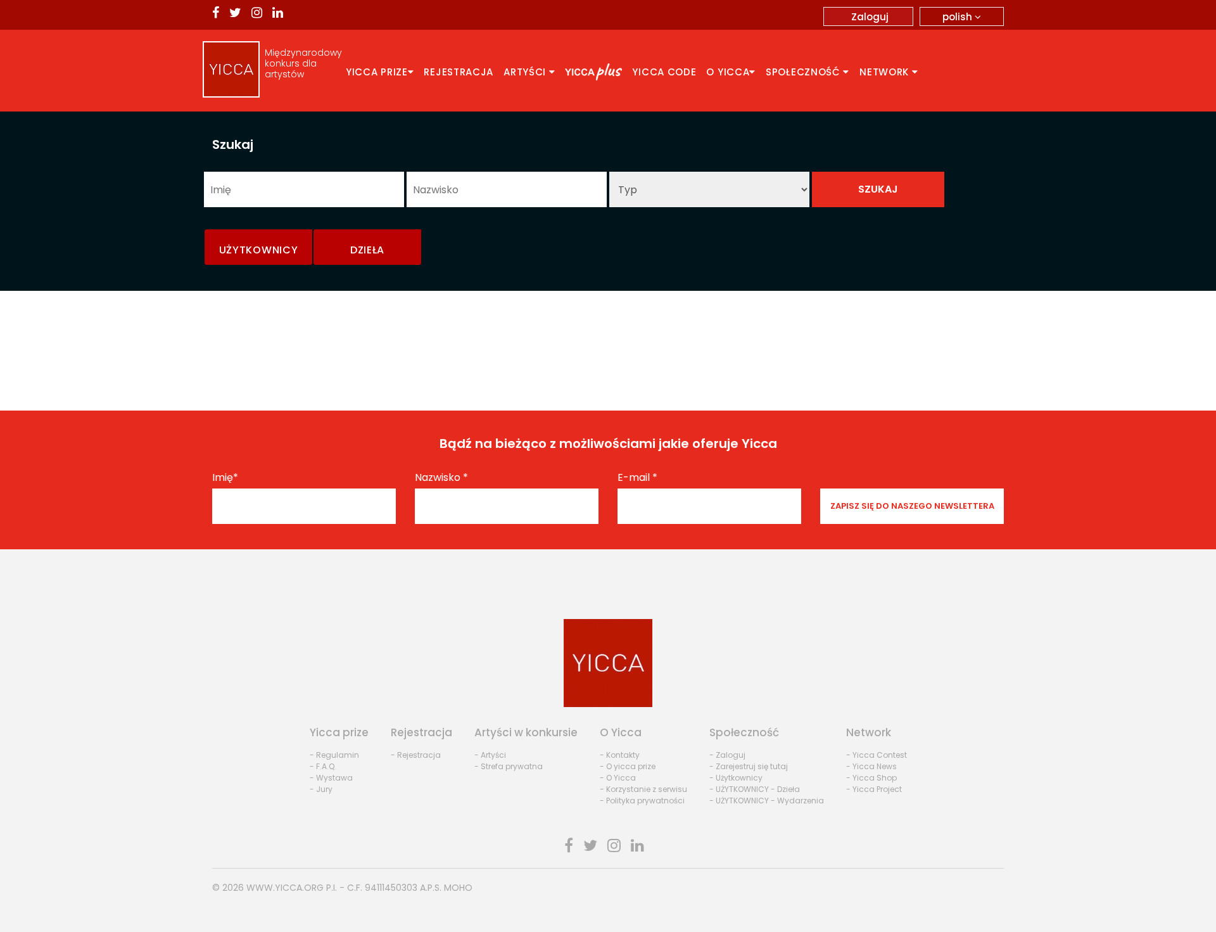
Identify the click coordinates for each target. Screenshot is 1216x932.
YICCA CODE (664, 72)
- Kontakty (620, 755)
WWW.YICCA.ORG (285, 887)
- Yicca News (871, 766)
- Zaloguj (727, 755)
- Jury (321, 789)
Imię (225, 478)
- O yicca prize (628, 766)
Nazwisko (441, 478)
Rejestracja (458, 72)
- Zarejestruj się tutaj (748, 766)
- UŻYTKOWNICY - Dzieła (754, 789)
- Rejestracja (416, 755)
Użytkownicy (258, 250)
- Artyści (490, 755)
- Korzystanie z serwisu (643, 789)
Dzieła (367, 250)
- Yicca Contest (876, 755)
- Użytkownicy (736, 777)
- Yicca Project (874, 789)
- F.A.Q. (323, 766)
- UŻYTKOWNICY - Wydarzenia (766, 800)
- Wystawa (331, 777)
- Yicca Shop (871, 777)
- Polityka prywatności (642, 800)
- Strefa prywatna (508, 766)
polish (958, 16)
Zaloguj (870, 16)
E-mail (637, 478)
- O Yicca (618, 777)
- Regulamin (334, 755)
